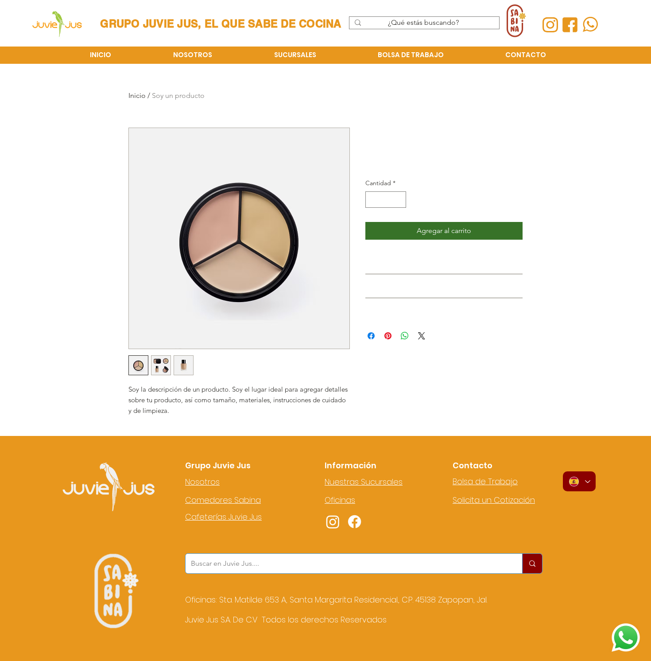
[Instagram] (332, 521)
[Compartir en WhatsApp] (404, 335)
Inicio (137, 95)
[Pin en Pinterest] (388, 335)
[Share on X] (421, 335)
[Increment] (399, 199)
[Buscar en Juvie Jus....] (532, 563)
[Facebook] (354, 521)
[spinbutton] (386, 199)
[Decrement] (372, 199)
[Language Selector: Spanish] (579, 481)
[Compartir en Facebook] (371, 335)
